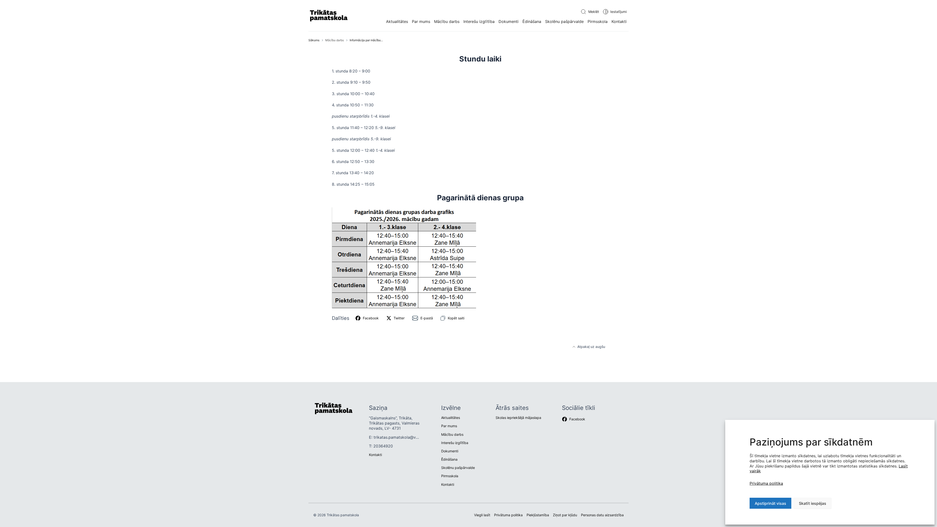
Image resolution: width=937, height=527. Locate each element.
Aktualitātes (397, 21)
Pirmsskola (598, 21)
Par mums (421, 21)
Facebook (577, 419)
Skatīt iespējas (812, 503)
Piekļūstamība (538, 515)
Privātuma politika (766, 483)
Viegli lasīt (482, 515)
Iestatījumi (618, 12)
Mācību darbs (446, 21)
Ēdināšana (531, 21)
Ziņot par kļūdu (565, 515)
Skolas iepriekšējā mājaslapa (518, 418)
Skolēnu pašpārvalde (564, 21)
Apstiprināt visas (770, 503)
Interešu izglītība (479, 21)
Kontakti (619, 21)
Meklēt (593, 12)
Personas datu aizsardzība (602, 515)
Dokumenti (509, 21)
